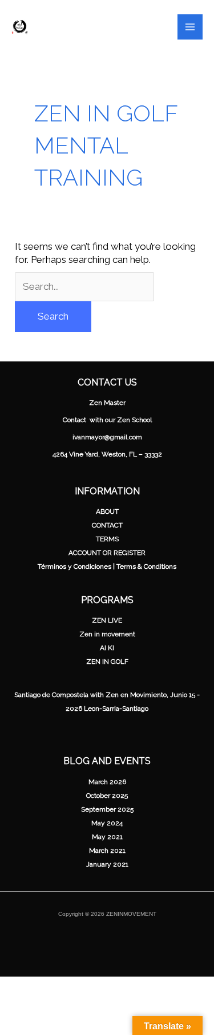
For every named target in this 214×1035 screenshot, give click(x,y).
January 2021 (107, 864)
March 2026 (107, 782)
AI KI (107, 648)
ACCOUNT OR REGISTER (107, 553)
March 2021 (107, 851)
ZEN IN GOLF (107, 662)
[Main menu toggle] (190, 27)
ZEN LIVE (107, 620)
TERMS (107, 539)
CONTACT (107, 525)
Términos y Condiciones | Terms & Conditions (107, 566)
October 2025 (107, 796)
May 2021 (107, 837)
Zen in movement (107, 634)
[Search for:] (84, 286)
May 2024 (107, 823)
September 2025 (107, 809)
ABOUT (107, 511)
